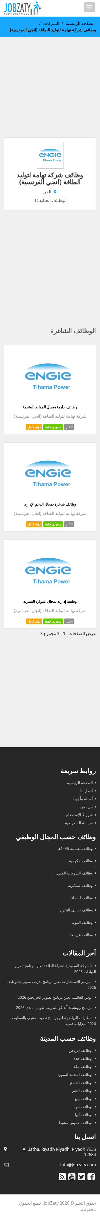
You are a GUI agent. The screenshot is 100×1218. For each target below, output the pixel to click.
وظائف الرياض (81, 1050)
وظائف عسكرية (80, 885)
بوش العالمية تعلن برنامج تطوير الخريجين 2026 (55, 997)
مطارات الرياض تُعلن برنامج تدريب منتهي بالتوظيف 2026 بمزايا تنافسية (54, 1020)
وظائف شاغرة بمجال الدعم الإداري (50, 504)
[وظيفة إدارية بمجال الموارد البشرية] (48, 596)
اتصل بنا (86, 790)
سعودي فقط (53, 427)
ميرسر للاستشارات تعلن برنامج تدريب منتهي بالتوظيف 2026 (51, 984)
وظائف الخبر (82, 1090)
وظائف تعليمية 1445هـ (75, 848)
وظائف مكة (83, 1066)
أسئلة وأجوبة (83, 798)
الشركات (51, 23)
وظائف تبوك (83, 1106)
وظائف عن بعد (81, 934)
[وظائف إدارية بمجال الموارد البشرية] (48, 401)
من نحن (86, 806)
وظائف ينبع (84, 1098)
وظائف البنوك (82, 922)
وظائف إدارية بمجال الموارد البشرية (50, 407)
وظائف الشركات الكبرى (74, 873)
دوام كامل (34, 427)
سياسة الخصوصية (79, 822)
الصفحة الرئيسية (80, 23)
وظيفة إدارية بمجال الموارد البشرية (50, 601)
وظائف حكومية (81, 860)
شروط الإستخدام (79, 814)
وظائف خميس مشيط (75, 1122)
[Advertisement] (50, 87)
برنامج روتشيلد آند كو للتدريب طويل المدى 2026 (54, 1007)
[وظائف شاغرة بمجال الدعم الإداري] (48, 498)
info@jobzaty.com (78, 1165)
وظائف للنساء (82, 897)
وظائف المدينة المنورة (75, 1074)
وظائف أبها (84, 1114)
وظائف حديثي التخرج (76, 909)
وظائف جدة (83, 1058)
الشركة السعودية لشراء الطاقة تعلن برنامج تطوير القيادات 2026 (55, 968)
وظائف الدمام (81, 1082)
